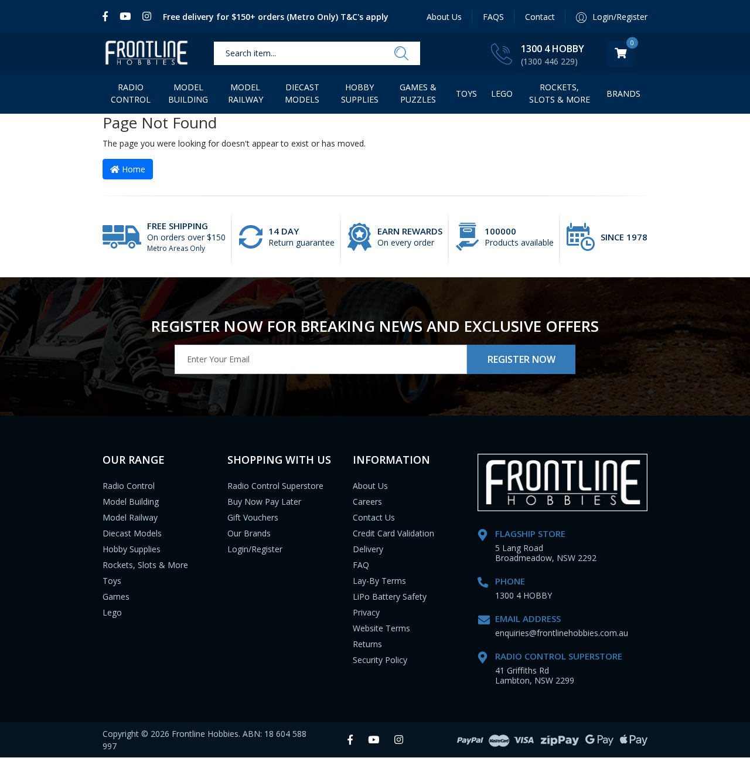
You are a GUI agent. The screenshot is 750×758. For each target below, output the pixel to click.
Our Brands (249, 533)
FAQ (361, 564)
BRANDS (623, 93)
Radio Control (131, 93)
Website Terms (381, 628)
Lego (112, 612)
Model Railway (245, 93)
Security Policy (380, 659)
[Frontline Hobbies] (146, 54)
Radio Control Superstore (275, 485)
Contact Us (374, 517)
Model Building (188, 93)
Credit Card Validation (393, 533)
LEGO (502, 93)
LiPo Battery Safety (390, 596)
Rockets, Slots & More (559, 93)
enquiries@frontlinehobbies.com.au (561, 632)
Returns (367, 644)
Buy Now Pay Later (264, 501)
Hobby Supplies (360, 93)
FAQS (493, 16)
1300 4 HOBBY (552, 48)
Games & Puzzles (418, 93)
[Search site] (401, 54)
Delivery (368, 549)
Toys (466, 93)
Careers (367, 501)
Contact (540, 16)
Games (116, 596)
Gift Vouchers (252, 517)
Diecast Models (302, 93)
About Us (444, 16)
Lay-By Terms (379, 580)
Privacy (366, 612)
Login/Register (254, 549)
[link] (108, 16)
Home (132, 169)
